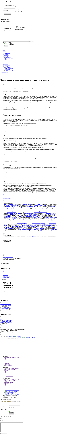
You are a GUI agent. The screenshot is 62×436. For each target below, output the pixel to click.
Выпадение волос (6, 53)
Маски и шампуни (9, 58)
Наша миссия (8, 362)
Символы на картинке (8, 254)
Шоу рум (7, 363)
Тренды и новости (9, 60)
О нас (6, 359)
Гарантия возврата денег (10, 358)
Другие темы (5, 56)
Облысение (7, 59)
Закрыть (2, 434)
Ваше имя (5, 240)
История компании (9, 360)
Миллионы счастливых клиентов (12, 357)
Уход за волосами (6, 55)
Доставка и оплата (9, 365)
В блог (4, 194)
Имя (4, 231)
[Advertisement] (31, 347)
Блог (4, 50)
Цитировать (8, 231)
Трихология (5, 54)
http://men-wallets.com (31, 236)
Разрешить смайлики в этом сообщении (13, 258)
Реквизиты (7, 364)
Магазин (4, 51)
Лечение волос (8, 57)
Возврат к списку (7, 198)
